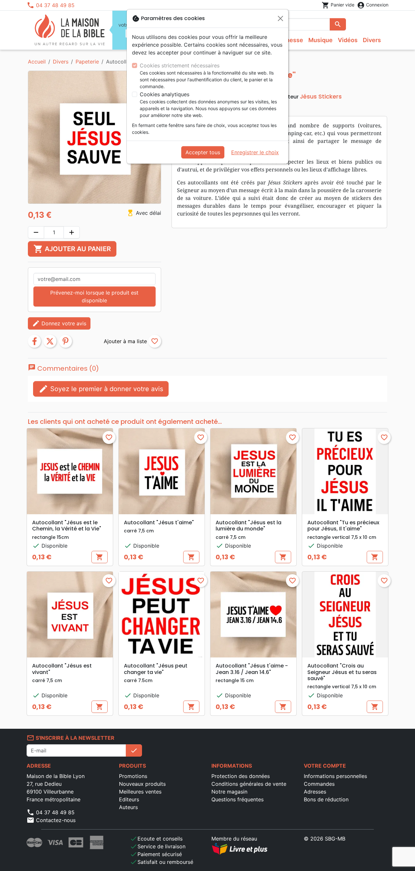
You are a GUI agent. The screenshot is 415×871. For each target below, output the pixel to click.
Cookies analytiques (164, 94)
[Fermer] (280, 18)
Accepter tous (202, 152)
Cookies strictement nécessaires (179, 65)
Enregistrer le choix (255, 152)
